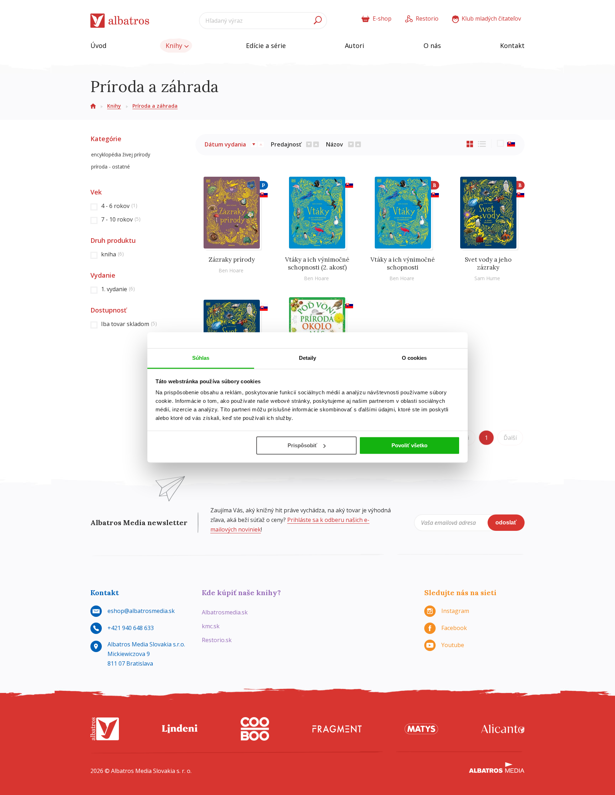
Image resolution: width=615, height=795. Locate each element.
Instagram (455, 611)
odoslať (506, 522)
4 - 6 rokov (119, 206)
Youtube (452, 645)
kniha (112, 254)
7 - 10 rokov (121, 219)
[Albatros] (105, 729)
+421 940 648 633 (130, 628)
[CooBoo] (255, 729)
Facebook (454, 628)
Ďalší (510, 438)
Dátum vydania (225, 144)
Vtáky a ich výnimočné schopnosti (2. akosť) (317, 263)
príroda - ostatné (110, 166)
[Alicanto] (503, 729)
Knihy (174, 45)
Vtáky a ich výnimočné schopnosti (402, 263)
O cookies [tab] (414, 358)
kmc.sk (211, 626)
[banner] (119, 21)
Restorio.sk (217, 640)
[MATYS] (421, 729)
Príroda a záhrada (155, 105)
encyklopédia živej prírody (120, 154)
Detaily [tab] (307, 358)
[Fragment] (337, 729)
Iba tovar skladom (129, 324)
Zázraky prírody (232, 259)
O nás (432, 45)
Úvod (98, 45)
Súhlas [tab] (201, 358)
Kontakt (512, 45)
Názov (334, 144)
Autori (354, 45)
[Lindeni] (179, 729)
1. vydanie (118, 289)
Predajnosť (286, 144)
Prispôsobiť (302, 445)
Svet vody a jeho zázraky (488, 263)
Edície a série (266, 45)
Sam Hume (487, 278)
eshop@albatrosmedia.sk (141, 611)
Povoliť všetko (409, 445)
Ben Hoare (231, 270)
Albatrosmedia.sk (225, 612)
